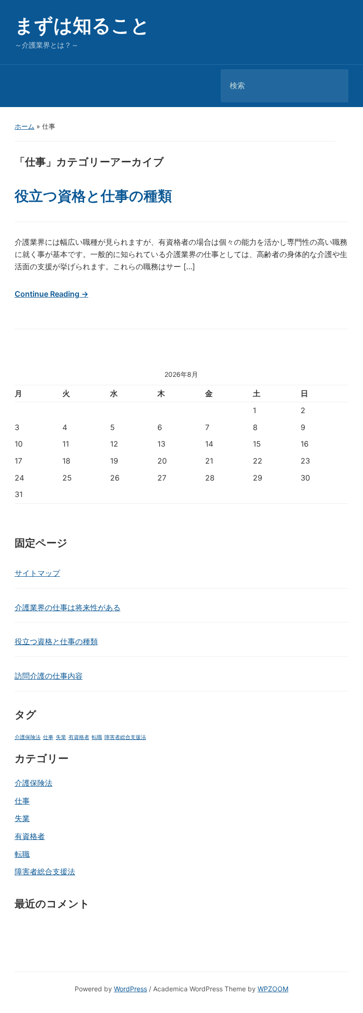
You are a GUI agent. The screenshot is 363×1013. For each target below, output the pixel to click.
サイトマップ (37, 573)
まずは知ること (82, 25)
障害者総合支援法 (125, 737)
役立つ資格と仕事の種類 (56, 641)
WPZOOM (273, 989)
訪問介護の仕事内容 (49, 676)
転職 (97, 737)
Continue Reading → (51, 294)
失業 (61, 737)
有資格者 (79, 737)
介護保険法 (28, 737)
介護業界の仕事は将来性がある (68, 607)
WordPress (130, 989)
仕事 (48, 737)
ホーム (25, 126)
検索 (333, 85)
